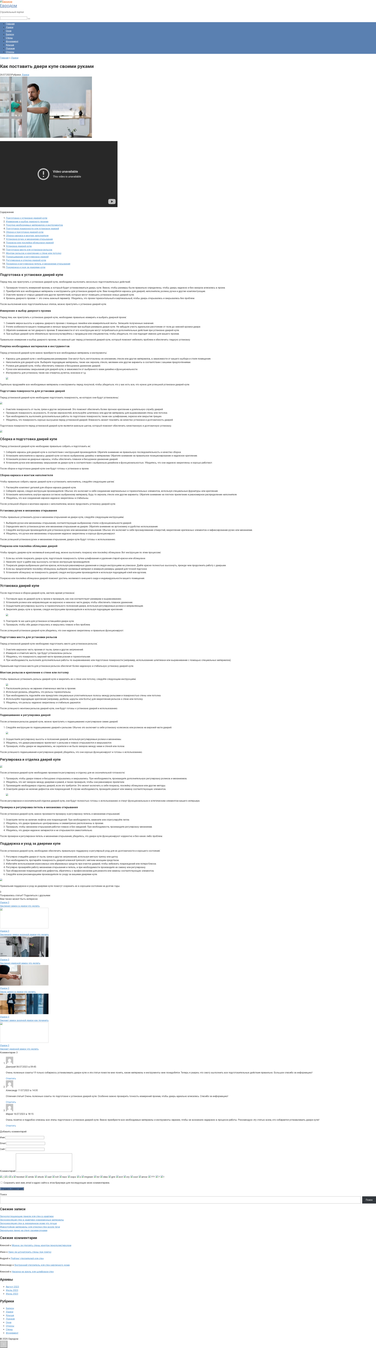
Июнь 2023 (12, 1293)
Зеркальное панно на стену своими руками (23, 1230)
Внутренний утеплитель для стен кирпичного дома (42, 1265)
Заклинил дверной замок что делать (20, 963)
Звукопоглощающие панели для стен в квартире (27, 1216)
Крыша (10, 45)
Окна (8, 30)
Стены (9, 38)
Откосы (10, 52)
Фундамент (12, 41)
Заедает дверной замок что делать (19, 1049)
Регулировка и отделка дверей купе (26, 260)
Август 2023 (12, 1286)
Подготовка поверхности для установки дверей (32, 228)
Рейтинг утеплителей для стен (27, 1258)
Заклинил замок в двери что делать (20, 906)
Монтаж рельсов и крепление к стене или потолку (33, 253)
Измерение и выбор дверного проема (27, 221)
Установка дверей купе (19, 246)
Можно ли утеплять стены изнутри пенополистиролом (41, 1245)
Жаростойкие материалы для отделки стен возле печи (30, 1227)
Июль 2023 (12, 1290)
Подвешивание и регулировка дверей (27, 256)
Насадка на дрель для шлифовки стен (33, 1271)
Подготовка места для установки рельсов (29, 249)
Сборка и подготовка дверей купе (24, 232)
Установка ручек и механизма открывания (29, 239)
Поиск (3, 1194)
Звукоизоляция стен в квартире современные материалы (32, 1219)
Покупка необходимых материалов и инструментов (34, 225)
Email (3, 1143)
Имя (2, 1137)
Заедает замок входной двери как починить (24, 1020)
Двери (9, 27)
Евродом (8, 5)
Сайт (2, 1149)
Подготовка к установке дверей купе (26, 218)
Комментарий (7, 1171)
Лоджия (10, 48)
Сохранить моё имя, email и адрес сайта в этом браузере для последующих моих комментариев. (57, 1182)
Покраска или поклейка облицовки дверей (30, 242)
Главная (10, 23)
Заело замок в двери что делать (18, 991)
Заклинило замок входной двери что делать (24, 934)
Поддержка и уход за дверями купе (25, 267)
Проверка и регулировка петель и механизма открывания (38, 263)
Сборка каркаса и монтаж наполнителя (27, 235)
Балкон (10, 34)
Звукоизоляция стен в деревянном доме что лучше (28, 1223)
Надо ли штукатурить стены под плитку (29, 1252)
